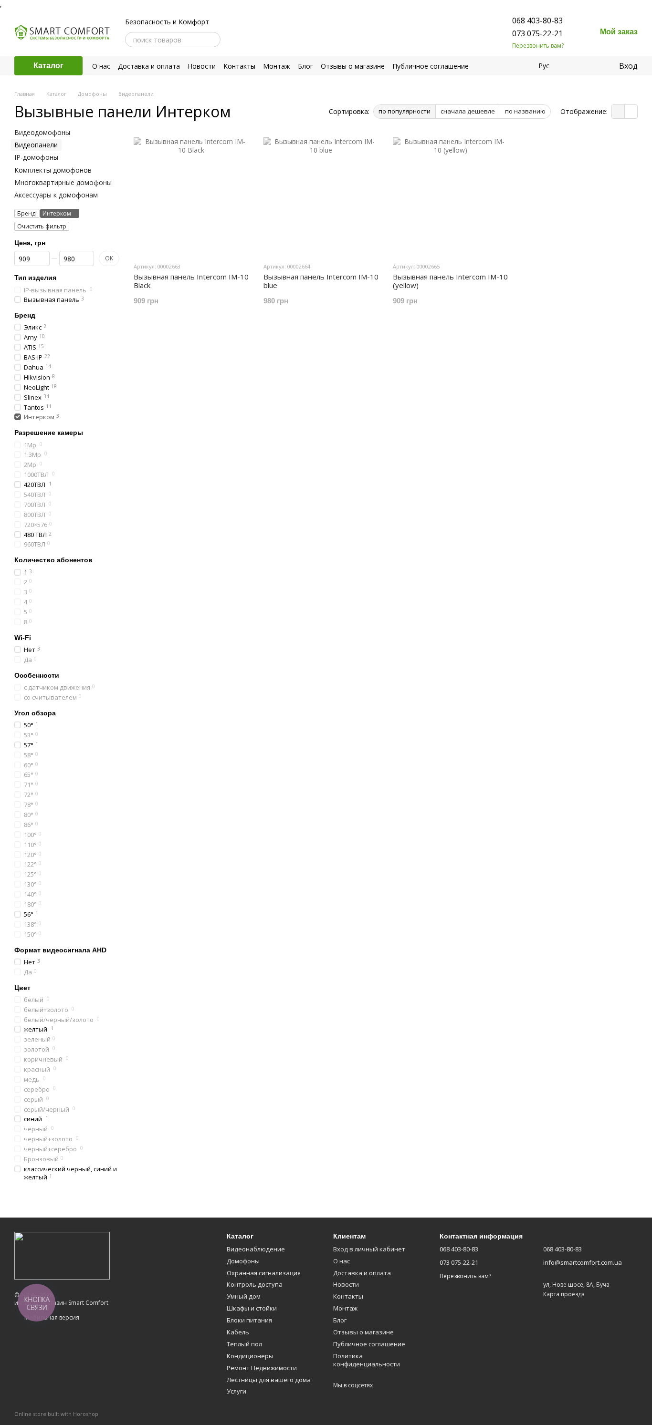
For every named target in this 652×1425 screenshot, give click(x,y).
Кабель (238, 1332)
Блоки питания (249, 1320)
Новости (202, 66)
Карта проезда (564, 1294)
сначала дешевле (468, 111)
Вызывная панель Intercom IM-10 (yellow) (450, 281)
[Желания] (591, 66)
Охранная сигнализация (264, 1273)
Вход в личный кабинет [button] (369, 1249)
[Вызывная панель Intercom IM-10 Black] (191, 195)
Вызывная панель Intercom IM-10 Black (191, 281)
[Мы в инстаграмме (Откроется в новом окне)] (245, 39)
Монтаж (276, 66)
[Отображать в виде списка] (631, 111)
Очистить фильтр (41, 226)
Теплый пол (244, 1344)
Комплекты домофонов (53, 170)
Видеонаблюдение (256, 1249)
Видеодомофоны (42, 132)
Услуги (236, 1391)
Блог (305, 66)
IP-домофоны (36, 157)
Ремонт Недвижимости (262, 1367)
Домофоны (243, 1261)
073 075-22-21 (537, 33)
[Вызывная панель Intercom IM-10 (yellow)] (450, 195)
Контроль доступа (255, 1284)
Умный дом (244, 1296)
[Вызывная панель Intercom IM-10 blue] (321, 195)
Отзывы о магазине (353, 66)
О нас (101, 66)
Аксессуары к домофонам (56, 194)
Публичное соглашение (430, 66)
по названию (525, 111)
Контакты (239, 66)
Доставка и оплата (149, 66)
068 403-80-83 (537, 20)
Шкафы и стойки (252, 1308)
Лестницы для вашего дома (269, 1379)
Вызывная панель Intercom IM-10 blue (321, 281)
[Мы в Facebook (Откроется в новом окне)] (234, 39)
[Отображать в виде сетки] (618, 111)
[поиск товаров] (213, 39)
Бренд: (27, 213)
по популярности (405, 111)
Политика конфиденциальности (366, 1360)
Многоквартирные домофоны (63, 182)
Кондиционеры (250, 1356)
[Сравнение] (572, 66)
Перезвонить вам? (538, 46)
